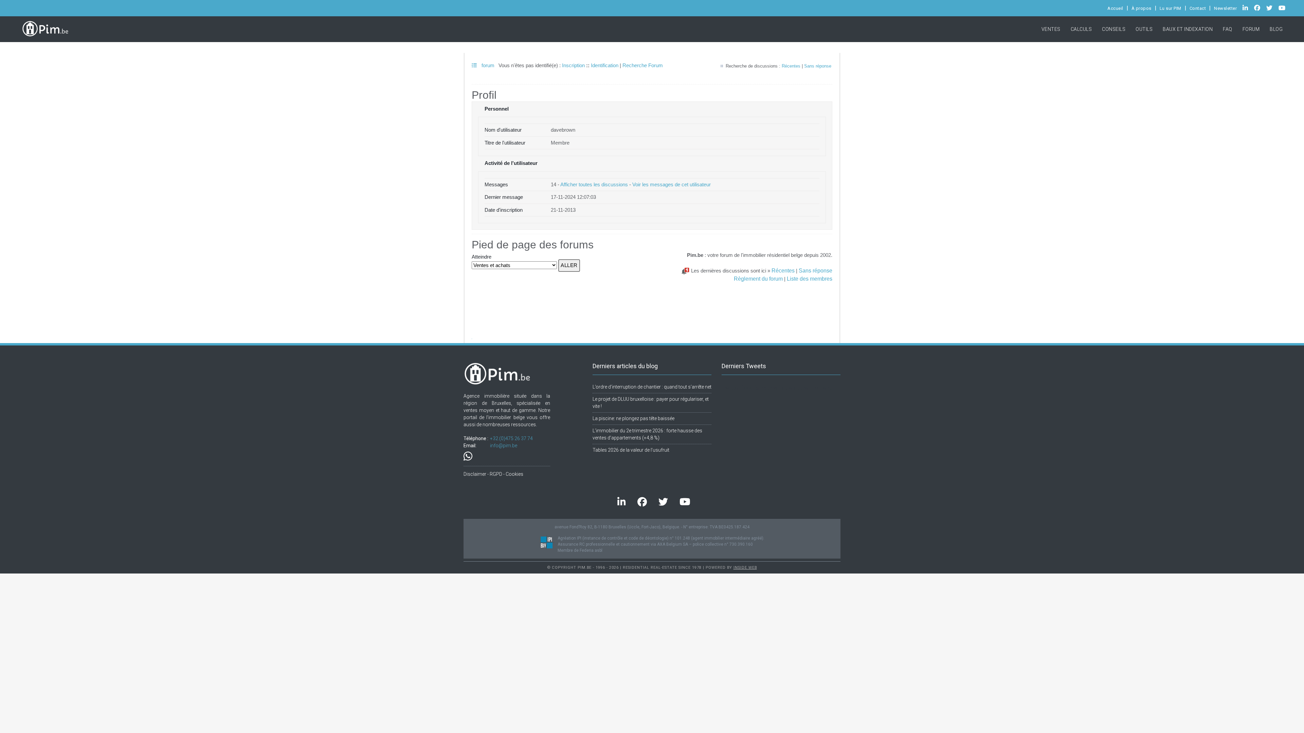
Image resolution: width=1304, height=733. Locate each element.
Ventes (1051, 29)
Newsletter (1225, 8)
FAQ (1227, 29)
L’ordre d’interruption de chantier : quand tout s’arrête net (652, 387)
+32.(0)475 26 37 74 (511, 438)
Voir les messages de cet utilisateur (671, 184)
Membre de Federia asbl (580, 550)
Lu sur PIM (1170, 8)
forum (487, 65)
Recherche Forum (642, 65)
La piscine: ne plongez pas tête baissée (633, 418)
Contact (1198, 8)
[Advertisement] (652, 299)
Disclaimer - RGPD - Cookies (493, 474)
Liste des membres (809, 279)
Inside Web (745, 567)
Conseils (1113, 29)
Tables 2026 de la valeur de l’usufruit (631, 450)
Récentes (791, 66)
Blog (1276, 29)
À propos (1141, 8)
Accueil (1115, 8)
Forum (1251, 29)
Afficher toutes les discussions (594, 184)
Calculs (1081, 29)
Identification (604, 65)
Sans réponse (817, 66)
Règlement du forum (758, 279)
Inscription (573, 65)
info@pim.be (503, 445)
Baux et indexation (1188, 29)
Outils (1144, 29)
